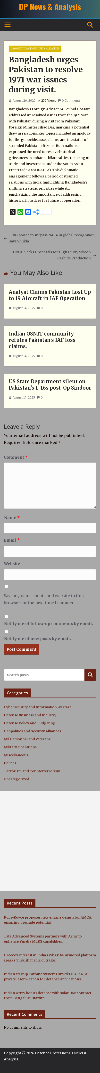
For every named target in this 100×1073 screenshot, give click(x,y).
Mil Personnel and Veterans (27, 739)
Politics (10, 763)
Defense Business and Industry (30, 715)
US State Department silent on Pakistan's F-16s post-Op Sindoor (50, 384)
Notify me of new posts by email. (37, 638)
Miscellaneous (16, 755)
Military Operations (20, 747)
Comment (16, 457)
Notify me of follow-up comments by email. (48, 623)
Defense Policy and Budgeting (29, 723)
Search (90, 675)
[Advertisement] (50, 841)
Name (12, 517)
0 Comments (71, 100)
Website (12, 563)
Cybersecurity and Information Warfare (37, 707)
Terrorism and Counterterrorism (32, 771)
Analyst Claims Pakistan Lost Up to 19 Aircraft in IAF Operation (50, 295)
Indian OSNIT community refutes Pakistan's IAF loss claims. (42, 340)
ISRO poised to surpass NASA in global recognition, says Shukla (52, 238)
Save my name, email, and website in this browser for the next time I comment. (44, 599)
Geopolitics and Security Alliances (35, 48)
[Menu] (7, 24)
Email (12, 540)
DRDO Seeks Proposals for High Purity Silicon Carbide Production (52, 255)
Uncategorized (16, 779)
